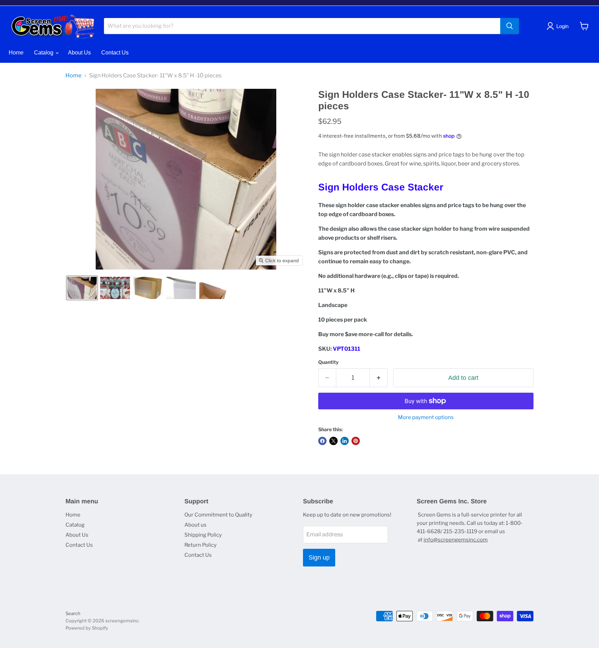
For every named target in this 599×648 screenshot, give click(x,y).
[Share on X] (333, 441)
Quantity (328, 362)
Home (16, 53)
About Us (79, 53)
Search (73, 613)
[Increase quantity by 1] (379, 377)
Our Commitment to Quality (218, 515)
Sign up (319, 557)
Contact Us (115, 53)
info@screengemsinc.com (456, 540)
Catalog (44, 53)
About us (195, 525)
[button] (82, 288)
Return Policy (200, 545)
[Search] (509, 26)
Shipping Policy (203, 535)
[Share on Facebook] (322, 441)
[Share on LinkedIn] (344, 441)
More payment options (426, 417)
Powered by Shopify (87, 628)
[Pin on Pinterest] (355, 441)
